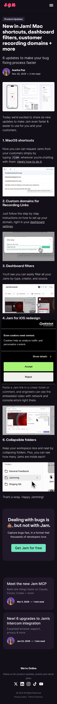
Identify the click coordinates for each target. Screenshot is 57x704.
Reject (28, 376)
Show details (40, 356)
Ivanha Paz (18, 70)
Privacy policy (20, 697)
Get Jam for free (28, 548)
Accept (28, 366)
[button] (51, 5)
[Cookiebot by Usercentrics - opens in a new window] (40, 324)
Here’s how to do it (29, 161)
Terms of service (35, 697)
